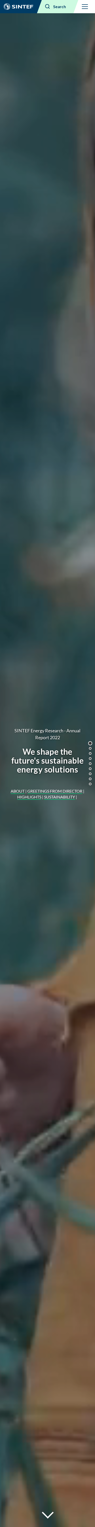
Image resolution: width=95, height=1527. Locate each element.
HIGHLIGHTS (29, 796)
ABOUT (18, 791)
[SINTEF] (18, 6)
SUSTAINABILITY (59, 796)
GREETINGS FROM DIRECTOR (54, 791)
